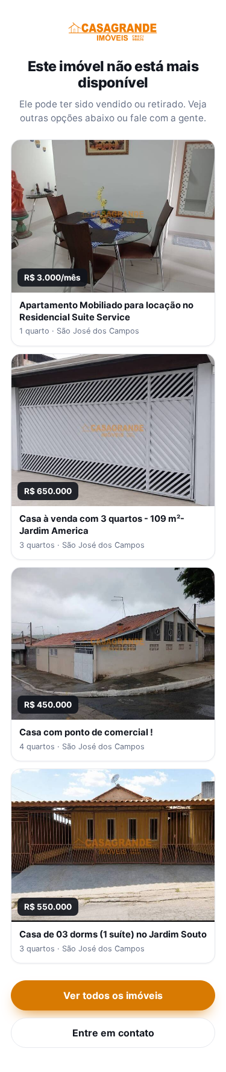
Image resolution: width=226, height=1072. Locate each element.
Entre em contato (113, 1033)
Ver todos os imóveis (113, 995)
